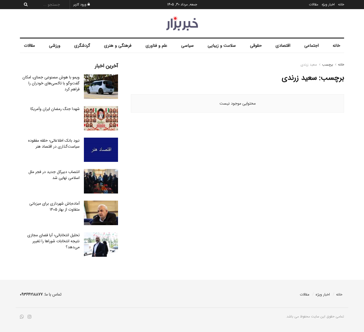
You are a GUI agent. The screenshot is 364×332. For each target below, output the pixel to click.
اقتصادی (283, 45)
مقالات (313, 4)
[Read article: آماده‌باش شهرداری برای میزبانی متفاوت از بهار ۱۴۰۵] (101, 213)
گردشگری (82, 45)
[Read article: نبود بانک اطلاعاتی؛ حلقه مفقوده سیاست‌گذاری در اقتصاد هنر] (101, 150)
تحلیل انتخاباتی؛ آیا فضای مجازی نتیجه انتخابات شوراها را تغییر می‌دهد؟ (53, 241)
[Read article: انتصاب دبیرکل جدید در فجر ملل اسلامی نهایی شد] (101, 181)
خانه (341, 4)
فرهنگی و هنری (117, 45)
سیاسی (187, 45)
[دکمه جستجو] (24, 4)
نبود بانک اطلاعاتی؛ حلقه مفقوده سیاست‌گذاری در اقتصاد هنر (54, 143)
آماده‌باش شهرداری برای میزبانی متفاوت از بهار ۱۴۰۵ (54, 206)
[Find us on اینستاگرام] (30, 317)
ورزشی (54, 45)
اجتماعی (311, 45)
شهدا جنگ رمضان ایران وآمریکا (55, 109)
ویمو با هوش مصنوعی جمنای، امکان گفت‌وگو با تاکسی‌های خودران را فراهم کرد (51, 83)
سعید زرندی (309, 64)
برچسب (327, 64)
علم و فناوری (156, 45)
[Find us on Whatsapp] (22, 317)
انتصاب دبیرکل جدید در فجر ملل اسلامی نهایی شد (54, 175)
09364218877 (31, 294)
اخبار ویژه (328, 4)
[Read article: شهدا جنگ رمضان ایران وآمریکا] (101, 118)
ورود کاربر (80, 4)
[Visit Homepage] (182, 23)
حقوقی (256, 45)
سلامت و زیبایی (222, 45)
